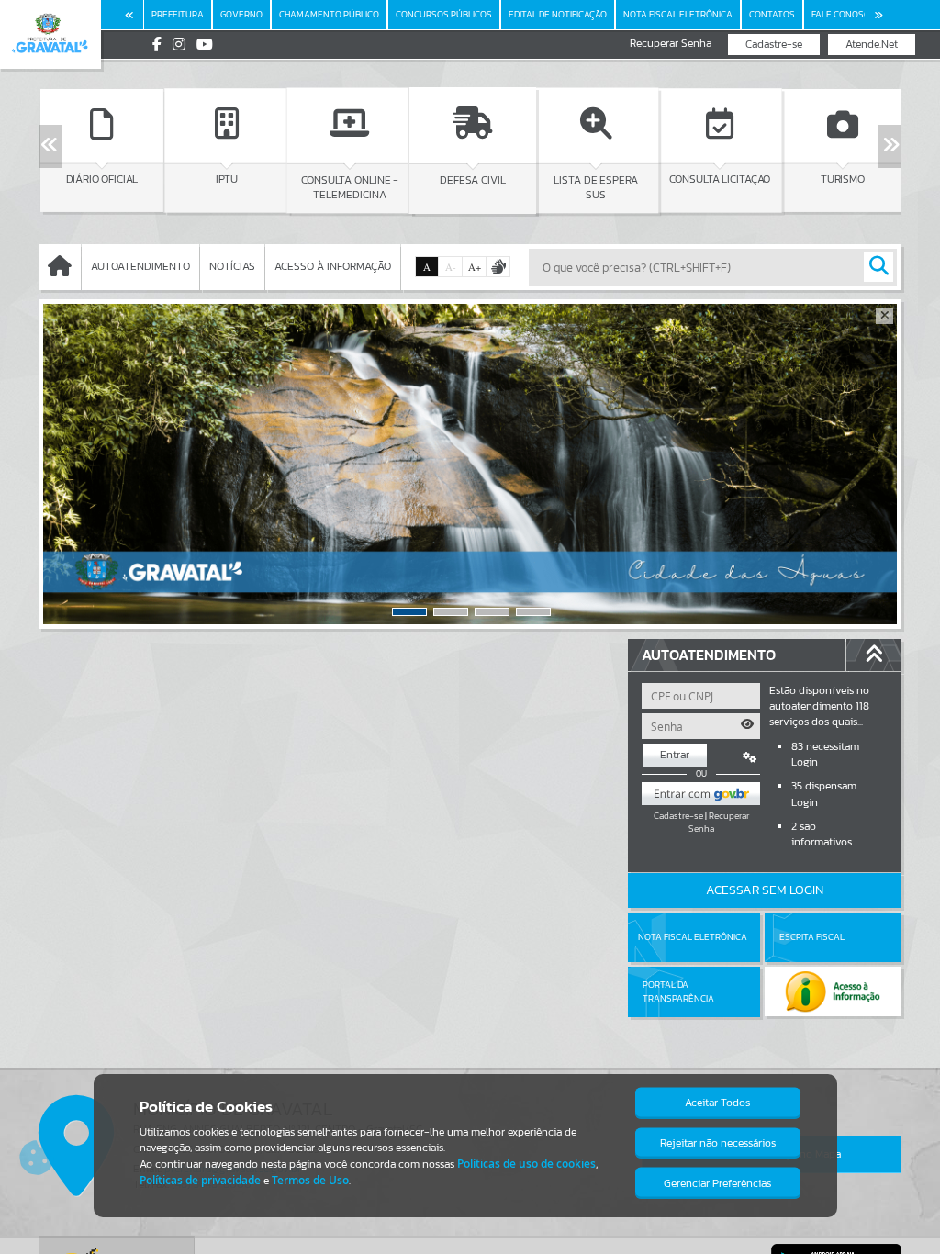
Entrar (674, 754)
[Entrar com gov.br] (701, 793)
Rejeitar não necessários (718, 1143)
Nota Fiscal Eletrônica (692, 937)
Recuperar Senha (670, 43)
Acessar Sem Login (764, 890)
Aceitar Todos (717, 1102)
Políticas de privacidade (200, 1180)
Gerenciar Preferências (717, 1183)
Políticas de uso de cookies (526, 1163)
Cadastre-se (773, 44)
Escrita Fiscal (812, 937)
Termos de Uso (310, 1180)
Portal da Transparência (678, 991)
